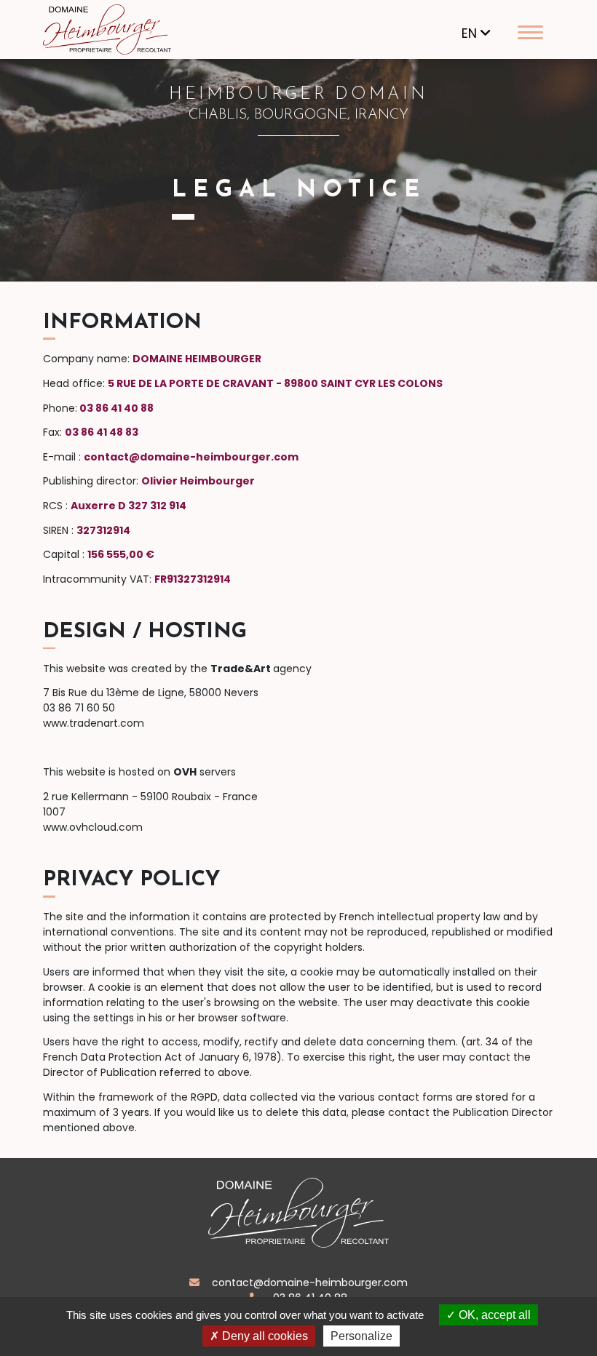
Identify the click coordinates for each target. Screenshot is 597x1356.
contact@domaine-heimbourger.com (308, 1282)
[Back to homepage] (123, 29)
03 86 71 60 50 (79, 708)
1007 (54, 812)
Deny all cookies (263, 1336)
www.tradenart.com (93, 723)
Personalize (361, 1336)
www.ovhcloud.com (93, 827)
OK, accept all (493, 1315)
